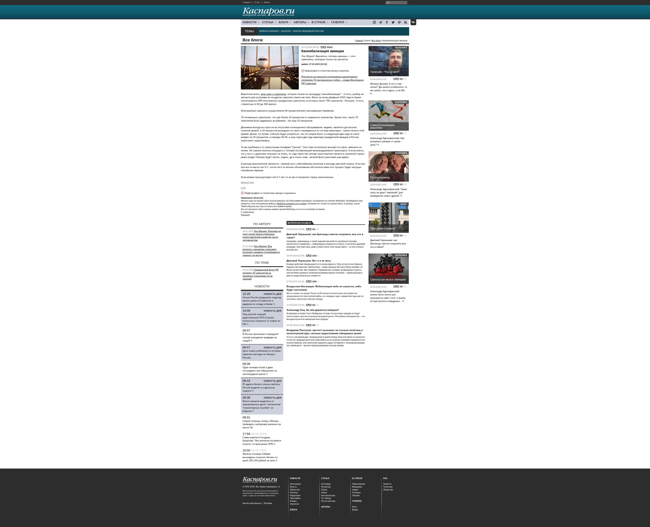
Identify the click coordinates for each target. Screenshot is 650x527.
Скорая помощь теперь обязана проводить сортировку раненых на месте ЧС (262, 424)
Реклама (268, 503)
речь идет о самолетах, (274, 94)
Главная (247, 2)
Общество (295, 490)
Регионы (294, 492)
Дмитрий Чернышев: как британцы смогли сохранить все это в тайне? (388, 243)
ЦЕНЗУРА (286, 31)
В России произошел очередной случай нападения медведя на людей (260, 337)
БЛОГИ (283, 22)
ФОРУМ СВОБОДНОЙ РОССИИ (308, 31)
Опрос (324, 492)
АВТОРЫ (300, 22)
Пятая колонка (328, 501)
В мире (293, 501)
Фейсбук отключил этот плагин (291, 203)
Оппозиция (295, 484)
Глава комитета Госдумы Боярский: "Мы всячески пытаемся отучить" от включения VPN (262, 440)
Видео (355, 510)
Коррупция (295, 495)
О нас (257, 2)
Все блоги (376, 40)
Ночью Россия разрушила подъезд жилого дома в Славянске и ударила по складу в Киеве (262, 300)
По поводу (326, 498)
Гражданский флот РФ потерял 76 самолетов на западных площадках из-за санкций (261, 274)
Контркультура (328, 495)
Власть (293, 487)
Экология (294, 504)
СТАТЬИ (267, 22)
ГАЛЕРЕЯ (337, 22)
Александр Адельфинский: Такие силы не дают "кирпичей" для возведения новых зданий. (388, 192)
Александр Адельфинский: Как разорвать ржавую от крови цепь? (387, 141)
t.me (243, 187)
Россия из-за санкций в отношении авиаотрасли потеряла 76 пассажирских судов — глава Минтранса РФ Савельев (332, 80)
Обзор (324, 490)
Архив (266, 2)
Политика (388, 487)
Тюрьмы (356, 495)
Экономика (295, 498)
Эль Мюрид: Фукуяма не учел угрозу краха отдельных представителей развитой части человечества (262, 235)
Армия (355, 490)
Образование (358, 484)
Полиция (356, 492)
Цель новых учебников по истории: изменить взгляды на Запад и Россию (262, 354)
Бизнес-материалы (252, 503)
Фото (354, 507)
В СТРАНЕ (319, 22)
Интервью (326, 484)
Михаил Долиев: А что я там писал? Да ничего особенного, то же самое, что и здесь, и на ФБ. (388, 87)
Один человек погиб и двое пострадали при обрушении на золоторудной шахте (260, 370)
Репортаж (326, 487)
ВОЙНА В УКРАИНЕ (269, 31)
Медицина (357, 487)
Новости (387, 484)
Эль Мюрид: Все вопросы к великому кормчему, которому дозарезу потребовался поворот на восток (261, 251)
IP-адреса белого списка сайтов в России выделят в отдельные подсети (261, 387)
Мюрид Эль (247, 182)
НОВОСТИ (249, 22)
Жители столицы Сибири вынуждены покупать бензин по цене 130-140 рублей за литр (260, 457)
